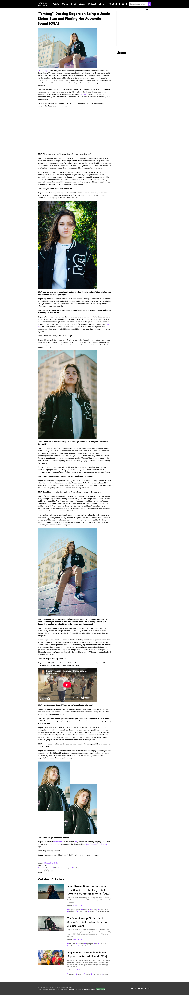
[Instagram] (110, 4)
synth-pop (89, 944)
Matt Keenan (77, 939)
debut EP (103, 944)
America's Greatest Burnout (99, 912)
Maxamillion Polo (51, 863)
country (94, 909)
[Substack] (123, 4)
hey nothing (97, 974)
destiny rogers (65, 868)
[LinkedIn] (126, 4)
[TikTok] (113, 4)
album (88, 974)
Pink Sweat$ (102, 844)
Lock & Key (83, 946)
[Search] (149, 4)
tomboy (76, 868)
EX (76, 841)
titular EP (82, 94)
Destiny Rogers (43, 70)
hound (105, 974)
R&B (55, 868)
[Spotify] (119, 4)
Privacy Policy (62, 989)
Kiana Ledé (57, 841)
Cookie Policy (71, 989)
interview (48, 868)
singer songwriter (75, 909)
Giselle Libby (77, 905)
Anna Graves (83, 912)
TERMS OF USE (68, 987)
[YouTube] (116, 4)
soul (40, 868)
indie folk (80, 974)
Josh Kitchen (77, 970)
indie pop (80, 944)
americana (72, 912)
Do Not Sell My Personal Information (85, 989)
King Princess (91, 844)
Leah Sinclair (73, 946)
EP (96, 944)
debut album (103, 909)
